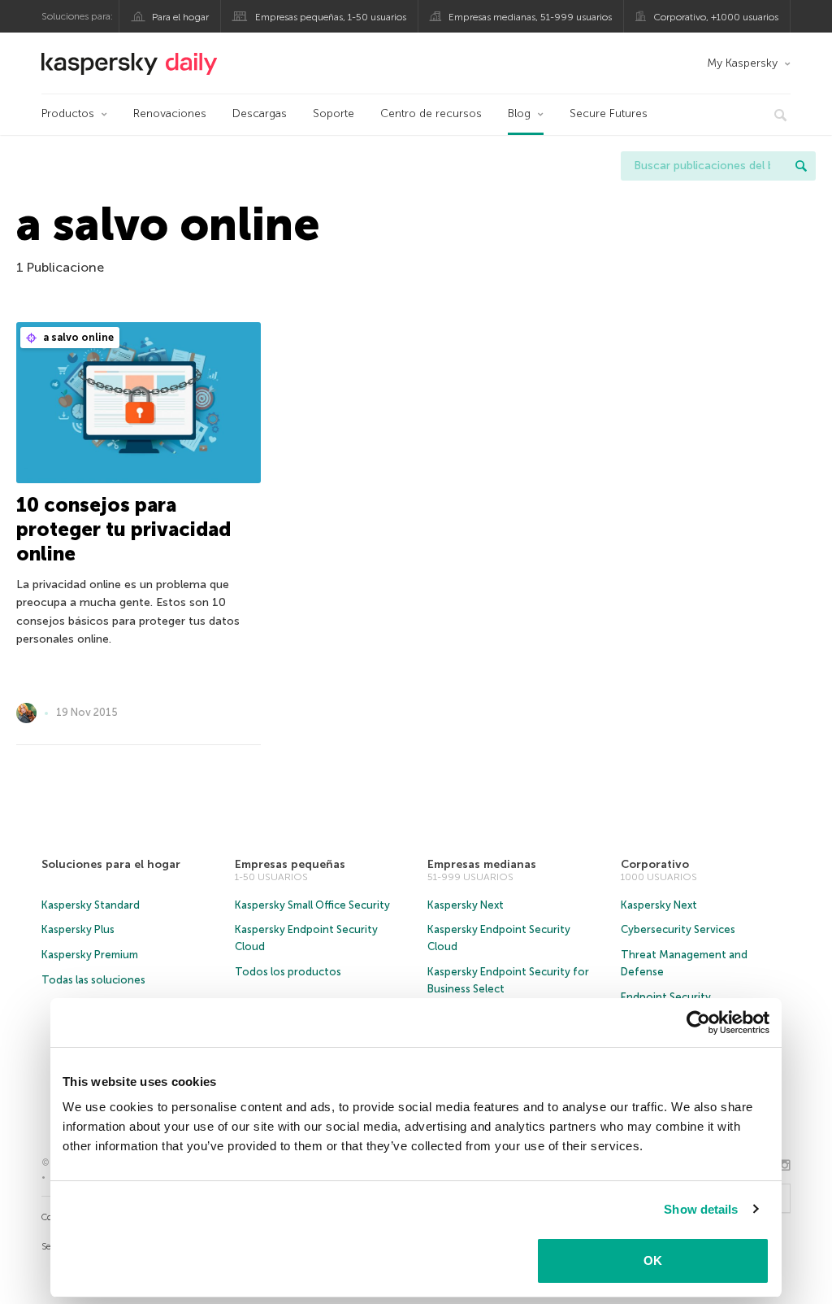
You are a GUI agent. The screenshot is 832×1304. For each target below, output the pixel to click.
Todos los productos (288, 972)
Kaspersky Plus (78, 929)
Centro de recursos (431, 113)
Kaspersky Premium (89, 955)
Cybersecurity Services (678, 929)
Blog (519, 113)
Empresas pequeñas (290, 864)
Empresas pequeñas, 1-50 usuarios (330, 17)
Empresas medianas (481, 864)
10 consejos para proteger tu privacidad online (123, 529)
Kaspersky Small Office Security (312, 905)
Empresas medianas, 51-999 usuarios (530, 17)
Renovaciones (169, 113)
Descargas (259, 113)
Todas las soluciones (93, 980)
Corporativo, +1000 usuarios (715, 17)
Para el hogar (180, 17)
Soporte (333, 113)
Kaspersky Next (465, 905)
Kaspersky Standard (90, 905)
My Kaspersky (742, 63)
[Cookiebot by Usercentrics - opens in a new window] (698, 1022)
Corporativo (655, 864)
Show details (701, 1209)
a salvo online (77, 337)
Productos (67, 113)
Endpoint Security (666, 997)
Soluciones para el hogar (110, 864)
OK (653, 1260)
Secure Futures (609, 113)
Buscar (801, 166)
